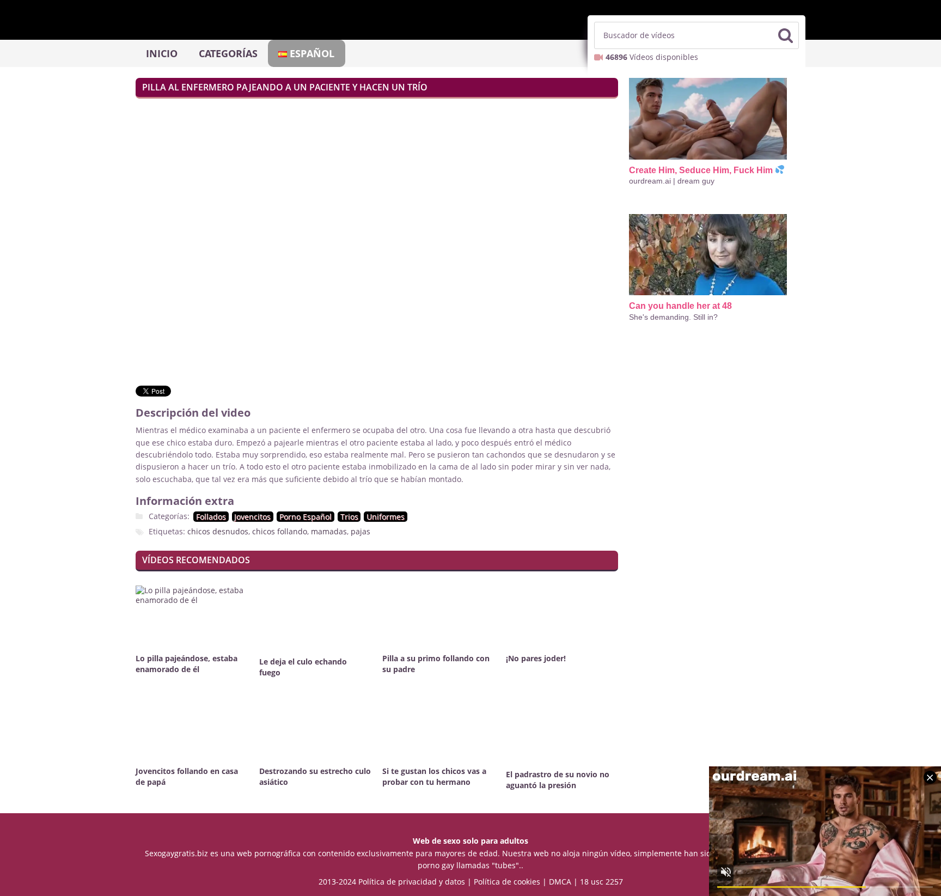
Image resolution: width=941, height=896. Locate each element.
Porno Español (305, 516)
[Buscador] (785, 35)
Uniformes (385, 516)
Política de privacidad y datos (411, 881)
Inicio (162, 53)
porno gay (436, 865)
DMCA (560, 881)
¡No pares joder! (536, 658)
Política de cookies (507, 881)
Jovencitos (252, 516)
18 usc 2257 (601, 881)
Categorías (228, 53)
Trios (349, 516)
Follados (211, 516)
